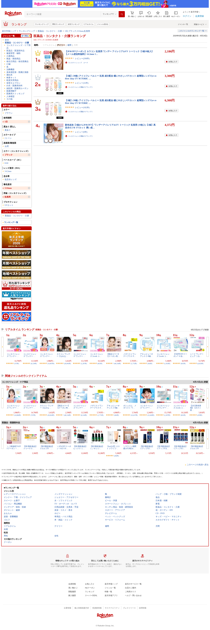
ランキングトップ (42, 24)
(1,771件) (100, 415)
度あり (8, 130)
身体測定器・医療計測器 (17, 72)
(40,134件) (67, 415)
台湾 (7, 146)
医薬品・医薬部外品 (15, 50)
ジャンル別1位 (102, 24)
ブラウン (9, 113)
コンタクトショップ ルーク (78, 62)
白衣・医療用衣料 (14, 85)
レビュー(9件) (81, 132)
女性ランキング (74, 24)
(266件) (116, 456)
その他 (9, 99)
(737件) (16, 363)
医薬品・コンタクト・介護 (50, 31)
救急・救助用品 (13, 58)
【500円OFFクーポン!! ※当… (180, 355)
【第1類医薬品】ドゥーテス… (30, 447)
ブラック (9, 155)
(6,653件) (200, 363)
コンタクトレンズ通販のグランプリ (80, 87)
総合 (7, 40)
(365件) (149, 363)
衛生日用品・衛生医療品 (17, 61)
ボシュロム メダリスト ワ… (129, 407)
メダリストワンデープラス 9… (129, 355)
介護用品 (10, 56)
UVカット (9, 205)
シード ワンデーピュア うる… (196, 355)
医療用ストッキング (15, 93)
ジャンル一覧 (183, 24)
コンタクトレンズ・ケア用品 (18, 46)
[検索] (122, 14)
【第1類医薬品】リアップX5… (147, 447)
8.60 (6, 163)
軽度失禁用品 (12, 80)
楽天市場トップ (9, 31)
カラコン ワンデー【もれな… (63, 355)
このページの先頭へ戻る (198, 464)
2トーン (8, 138)
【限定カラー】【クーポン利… (113, 355)
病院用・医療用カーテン (17, 88)
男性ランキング (58, 24)
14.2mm (8, 171)
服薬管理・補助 (13, 53)
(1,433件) (167, 363)
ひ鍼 (8, 64)
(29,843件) (67, 363)
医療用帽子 (11, 91)
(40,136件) (117, 363)
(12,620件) (150, 415)
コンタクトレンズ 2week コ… (96, 355)
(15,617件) (134, 415)
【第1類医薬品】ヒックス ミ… (80, 447)
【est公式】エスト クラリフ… (113, 447)
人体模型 (10, 96)
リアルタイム (88, 24)
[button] (141, 14)
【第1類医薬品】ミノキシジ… (97, 447)
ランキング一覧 (11, 222)
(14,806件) (17, 415)
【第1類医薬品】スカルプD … (47, 447)
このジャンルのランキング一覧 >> (192, 31)
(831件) (183, 363)
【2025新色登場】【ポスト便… (195, 408)
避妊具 (9, 75)
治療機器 (10, 69)
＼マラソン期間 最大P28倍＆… (129, 447)
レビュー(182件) (82, 107)
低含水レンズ (11, 179)
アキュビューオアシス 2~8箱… (146, 355)
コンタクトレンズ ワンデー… (146, 407)
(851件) (99, 363)
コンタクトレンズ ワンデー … (13, 355)
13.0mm (8, 188)
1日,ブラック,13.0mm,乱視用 (77, 31)
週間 (69, 45)
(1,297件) (84, 363)
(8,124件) (34, 363)
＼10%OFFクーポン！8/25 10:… (64, 447)
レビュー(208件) (82, 58)
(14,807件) (51, 363)
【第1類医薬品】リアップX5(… (163, 447)
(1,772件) (134, 363)
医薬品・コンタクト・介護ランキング (60, 36)
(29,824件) (51, 415)
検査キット (11, 77)
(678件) (199, 415)
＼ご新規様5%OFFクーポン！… (14, 447)
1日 (6, 121)
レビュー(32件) (81, 83)
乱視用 (8, 197)
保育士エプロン (13, 83)
